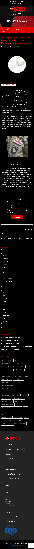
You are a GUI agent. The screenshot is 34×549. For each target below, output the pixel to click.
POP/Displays (6, 309)
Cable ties (17, 360)
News (4, 84)
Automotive (6, 253)
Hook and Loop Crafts (18, 382)
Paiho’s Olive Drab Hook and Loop (10, 337)
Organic (5, 298)
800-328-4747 (18, 4)
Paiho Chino (24, 411)
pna (15, 417)
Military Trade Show (7, 401)
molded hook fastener (7, 404)
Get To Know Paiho (8, 278)
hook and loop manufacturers (9, 392)
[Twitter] (29, 229)
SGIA (26, 417)
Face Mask (6, 270)
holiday (26, 376)
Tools (4, 324)
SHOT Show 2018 (6, 420)
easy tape (21, 366)
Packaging (5, 301)
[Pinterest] (32, 229)
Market (5, 287)
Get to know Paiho (7, 369)
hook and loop (5, 382)
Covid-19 (5, 264)
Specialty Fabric (6, 423)
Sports (4, 318)
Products (8, 84)
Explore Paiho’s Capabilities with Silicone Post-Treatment (16, 346)
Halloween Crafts (19, 369)
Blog (6, 499)
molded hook (18, 401)
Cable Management (8, 255)
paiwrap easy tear (6, 417)
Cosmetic (5, 261)
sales (21, 417)
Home (6, 490)
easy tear (29, 366)
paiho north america (7, 414)
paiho (16, 411)
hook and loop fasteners (8, 385)
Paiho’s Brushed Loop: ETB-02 (9, 340)
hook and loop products (8, 395)
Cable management (7, 360)
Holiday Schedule (7, 281)
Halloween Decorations (8, 373)
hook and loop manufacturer (9, 388)
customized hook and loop (8, 366)
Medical (5, 290)
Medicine (5, 292)
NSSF (25, 407)
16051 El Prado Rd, (11, 449)
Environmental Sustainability (12, 494)
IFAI (4, 284)
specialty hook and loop (19, 423)
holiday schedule (6, 379)
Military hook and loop (18, 398)
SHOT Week (18, 420)
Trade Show (6, 327)
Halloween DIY (20, 373)
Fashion (5, 272)
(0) (18, 47)
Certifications (8, 501)
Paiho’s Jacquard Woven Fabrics (10, 343)
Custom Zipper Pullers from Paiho (10, 349)
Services (7, 497)
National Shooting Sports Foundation (11, 407)
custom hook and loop (19, 363)
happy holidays (6, 376)
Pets (4, 304)
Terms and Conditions (10, 505)
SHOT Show (6, 315)
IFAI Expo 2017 (6, 398)
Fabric (4, 267)
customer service (6, 363)
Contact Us (7, 503)
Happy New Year (17, 376)
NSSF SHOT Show (7, 411)
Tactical (13, 84)
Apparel (5, 250)
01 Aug (12, 47)
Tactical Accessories (7, 426)
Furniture (5, 275)
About (6, 492)
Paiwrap (18, 414)
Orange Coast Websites (17, 545)
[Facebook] (25, 229)
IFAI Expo (24, 395)
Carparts (5, 258)
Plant (4, 307)
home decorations (18, 379)
